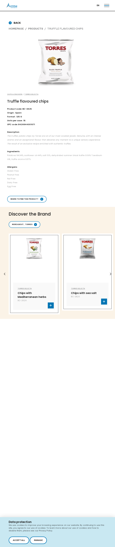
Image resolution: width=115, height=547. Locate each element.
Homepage (16, 28)
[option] (55, 272)
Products (35, 28)
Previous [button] (4, 274)
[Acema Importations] (12, 7)
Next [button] (110, 274)
